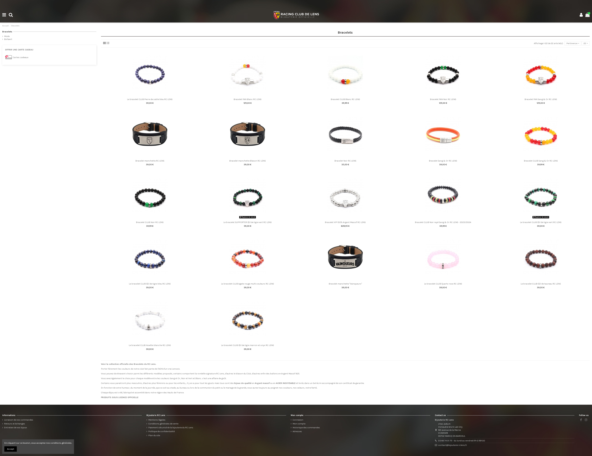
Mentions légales (156, 420)
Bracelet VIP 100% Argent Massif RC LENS (345, 222)
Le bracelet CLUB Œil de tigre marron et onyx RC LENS (247, 345)
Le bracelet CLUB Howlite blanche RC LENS (150, 345)
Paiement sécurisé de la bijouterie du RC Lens (170, 427)
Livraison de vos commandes (18, 420)
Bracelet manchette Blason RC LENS (247, 160)
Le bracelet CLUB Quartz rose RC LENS (443, 283)
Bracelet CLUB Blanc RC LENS (345, 99)
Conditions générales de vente (163, 423)
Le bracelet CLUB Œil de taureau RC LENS (541, 283)
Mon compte (299, 423)
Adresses (297, 431)
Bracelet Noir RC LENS (345, 160)
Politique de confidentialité (161, 431)
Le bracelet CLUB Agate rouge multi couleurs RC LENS (247, 283)
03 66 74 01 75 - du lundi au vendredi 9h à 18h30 (461, 440)
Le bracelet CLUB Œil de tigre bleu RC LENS (150, 283)
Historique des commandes (306, 427)
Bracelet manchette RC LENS (149, 160)
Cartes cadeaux (20, 57)
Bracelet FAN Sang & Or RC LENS (540, 99)
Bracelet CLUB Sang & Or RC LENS (541, 160)
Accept (10, 449)
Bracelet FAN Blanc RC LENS (247, 99)
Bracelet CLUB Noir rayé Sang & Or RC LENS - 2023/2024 (443, 222)
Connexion (298, 420)
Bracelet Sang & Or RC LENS (443, 160)
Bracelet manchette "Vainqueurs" (345, 283)
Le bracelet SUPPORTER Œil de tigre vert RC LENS (247, 222)
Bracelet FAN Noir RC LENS (443, 99)
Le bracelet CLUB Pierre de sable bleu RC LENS (150, 99)
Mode (7, 36)
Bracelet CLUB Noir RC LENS (150, 222)
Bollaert (8, 39)
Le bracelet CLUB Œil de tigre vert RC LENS (540, 222)
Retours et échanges (14, 423)
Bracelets (7, 31)
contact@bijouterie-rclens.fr (452, 445)
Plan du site (154, 435)
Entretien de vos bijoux (15, 427)
